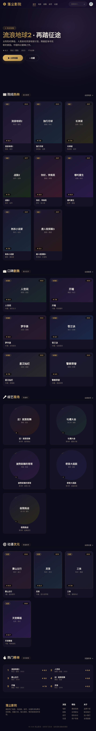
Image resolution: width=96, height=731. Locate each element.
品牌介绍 (87, 709)
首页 (34, 4)
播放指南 (75, 709)
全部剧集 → (89, 272)
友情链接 (87, 718)
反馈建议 (75, 712)
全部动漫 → (89, 545)
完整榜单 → (89, 658)
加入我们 (87, 715)
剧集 (45, 4)
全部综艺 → (89, 398)
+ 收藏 (32, 58)
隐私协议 (75, 715)
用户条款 (75, 718)
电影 (39, 4)
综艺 (50, 4)
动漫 (55, 4)
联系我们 (87, 712)
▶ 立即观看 (13, 58)
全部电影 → (89, 95)
